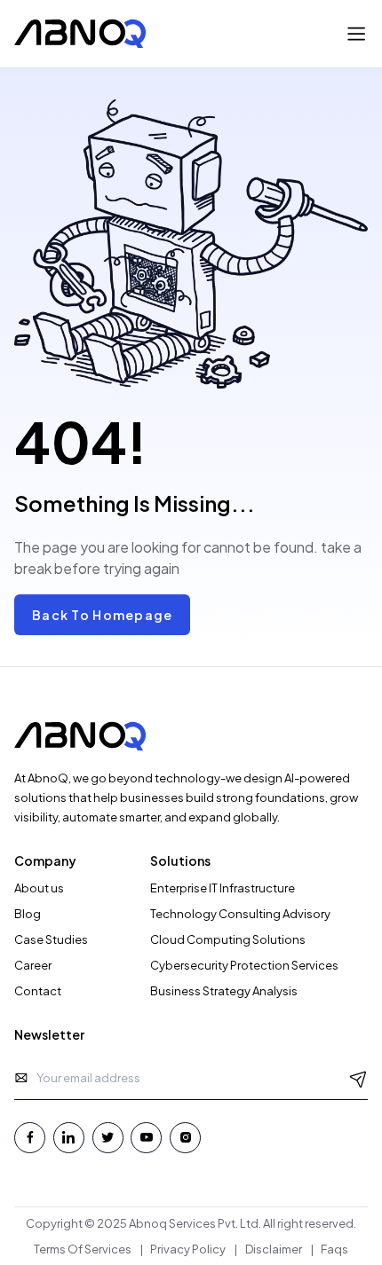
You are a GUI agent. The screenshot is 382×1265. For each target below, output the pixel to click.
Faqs (334, 1249)
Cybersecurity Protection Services (244, 965)
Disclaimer (273, 1249)
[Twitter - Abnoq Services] (107, 1137)
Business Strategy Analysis (224, 991)
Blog (27, 914)
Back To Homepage (102, 615)
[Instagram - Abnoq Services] (185, 1137)
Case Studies (51, 939)
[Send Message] (358, 1078)
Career (33, 965)
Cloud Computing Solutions (228, 939)
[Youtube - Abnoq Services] (146, 1137)
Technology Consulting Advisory (240, 914)
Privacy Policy (188, 1249)
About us (39, 888)
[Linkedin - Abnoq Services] (68, 1137)
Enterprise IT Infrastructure (222, 888)
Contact (37, 991)
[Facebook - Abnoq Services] (29, 1137)
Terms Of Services (82, 1249)
